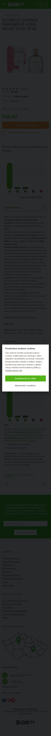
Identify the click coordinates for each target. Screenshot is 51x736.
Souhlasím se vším (25, 378)
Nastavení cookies (25, 385)
